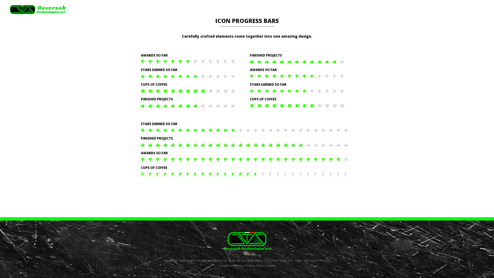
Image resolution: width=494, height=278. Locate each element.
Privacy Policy (254, 265)
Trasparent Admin (230, 265)
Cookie (271, 265)
